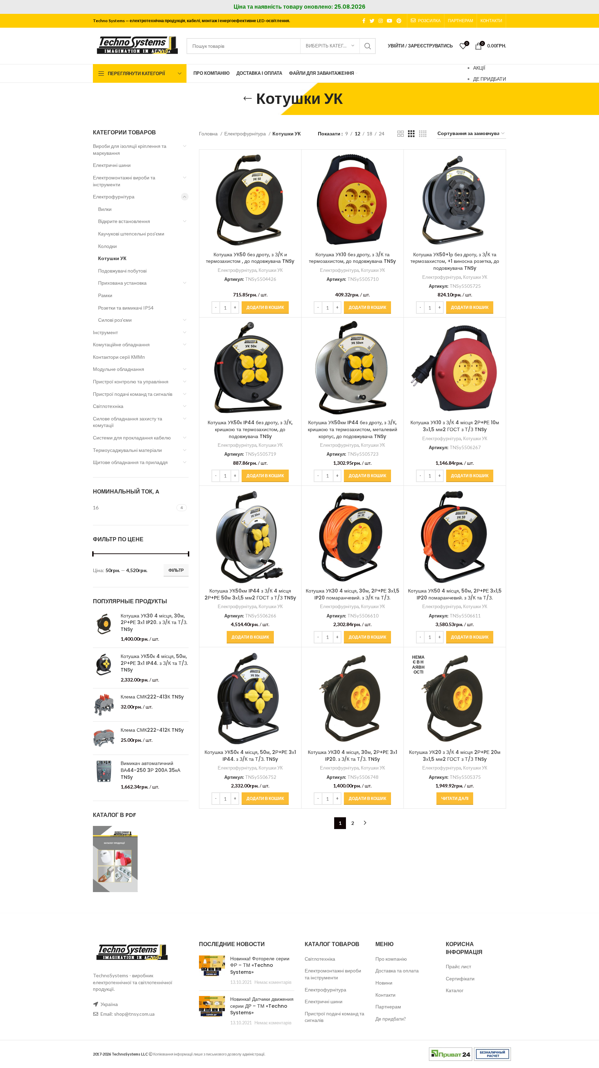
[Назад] (247, 99)
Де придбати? (390, 1019)
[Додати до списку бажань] (292, 195)
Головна (209, 133)
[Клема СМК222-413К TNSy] (104, 705)
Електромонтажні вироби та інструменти (124, 181)
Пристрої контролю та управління (130, 381)
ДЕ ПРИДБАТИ (489, 79)
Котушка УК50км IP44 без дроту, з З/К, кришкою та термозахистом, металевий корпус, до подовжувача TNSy (352, 429)
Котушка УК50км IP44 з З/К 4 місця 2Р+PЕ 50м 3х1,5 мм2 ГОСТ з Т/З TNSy (250, 594)
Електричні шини (112, 165)
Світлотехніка (108, 406)
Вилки (105, 209)
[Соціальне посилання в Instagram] (380, 20)
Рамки (105, 295)
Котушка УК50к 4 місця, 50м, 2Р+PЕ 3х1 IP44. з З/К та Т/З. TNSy (154, 663)
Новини (383, 983)
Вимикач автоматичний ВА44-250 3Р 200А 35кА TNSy (150, 770)
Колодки (107, 246)
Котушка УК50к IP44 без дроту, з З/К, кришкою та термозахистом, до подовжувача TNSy (250, 429)
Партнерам (388, 1006)
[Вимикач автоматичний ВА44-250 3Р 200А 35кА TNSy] (104, 775)
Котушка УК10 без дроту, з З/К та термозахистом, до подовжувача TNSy (352, 258)
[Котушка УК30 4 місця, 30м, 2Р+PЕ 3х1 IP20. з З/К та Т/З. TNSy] (104, 627)
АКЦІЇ (479, 68)
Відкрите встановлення (124, 221)
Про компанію (391, 959)
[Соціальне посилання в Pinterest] (398, 20)
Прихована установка (122, 283)
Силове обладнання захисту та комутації (127, 422)
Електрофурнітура (113, 196)
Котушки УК (112, 258)
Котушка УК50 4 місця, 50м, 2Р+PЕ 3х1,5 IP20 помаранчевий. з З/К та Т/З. (455, 594)
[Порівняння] (292, 164)
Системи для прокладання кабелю (132, 437)
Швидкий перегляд (292, 180)
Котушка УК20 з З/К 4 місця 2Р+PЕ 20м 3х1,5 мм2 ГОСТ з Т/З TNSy (455, 756)
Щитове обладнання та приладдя (130, 462)
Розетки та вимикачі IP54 (126, 308)
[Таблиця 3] (411, 134)
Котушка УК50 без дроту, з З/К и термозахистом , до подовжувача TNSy (250, 258)
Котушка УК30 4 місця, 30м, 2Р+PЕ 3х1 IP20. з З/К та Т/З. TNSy (154, 623)
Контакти (385, 995)
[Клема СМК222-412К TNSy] (104, 738)
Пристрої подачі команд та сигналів (132, 394)
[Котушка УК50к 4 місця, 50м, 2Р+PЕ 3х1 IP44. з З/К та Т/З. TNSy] (104, 668)
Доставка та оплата (397, 970)
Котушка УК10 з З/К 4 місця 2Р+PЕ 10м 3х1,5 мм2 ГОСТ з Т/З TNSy (454, 426)
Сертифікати (460, 978)
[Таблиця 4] (422, 134)
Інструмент (105, 332)
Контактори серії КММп (119, 357)
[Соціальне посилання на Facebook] (363, 20)
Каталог (454, 990)
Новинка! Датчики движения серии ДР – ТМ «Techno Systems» (262, 1006)
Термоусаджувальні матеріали (127, 450)
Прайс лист (458, 966)
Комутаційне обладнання (121, 344)
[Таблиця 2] (400, 134)
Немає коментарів (273, 982)
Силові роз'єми (115, 320)
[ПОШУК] (368, 46)
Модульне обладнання (118, 369)
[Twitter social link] (371, 20)
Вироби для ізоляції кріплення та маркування (129, 149)
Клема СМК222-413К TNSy (152, 697)
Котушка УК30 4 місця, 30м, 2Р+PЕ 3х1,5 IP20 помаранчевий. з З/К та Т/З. (352, 594)
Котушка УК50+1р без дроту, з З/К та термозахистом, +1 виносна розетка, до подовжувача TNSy (454, 261)
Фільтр (176, 570)
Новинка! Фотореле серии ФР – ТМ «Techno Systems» (259, 965)
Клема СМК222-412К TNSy (152, 730)
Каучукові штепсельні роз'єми (131, 234)
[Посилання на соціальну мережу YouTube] (389, 20)
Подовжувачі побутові (122, 271)
